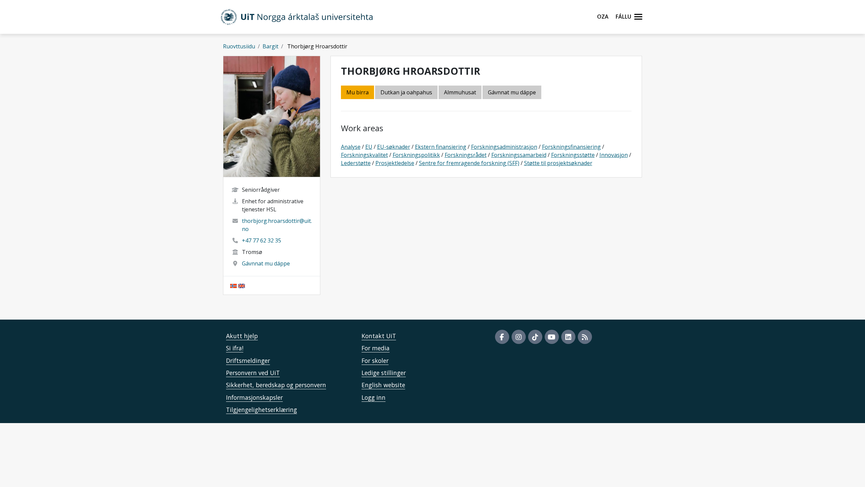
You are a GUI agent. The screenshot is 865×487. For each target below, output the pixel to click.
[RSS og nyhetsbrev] (585, 337)
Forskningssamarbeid (518, 155)
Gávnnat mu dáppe (266, 263)
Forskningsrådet (466, 155)
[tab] (461, 93)
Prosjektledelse (394, 163)
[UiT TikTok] (535, 337)
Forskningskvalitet (364, 155)
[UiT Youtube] (552, 337)
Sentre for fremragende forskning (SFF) (469, 163)
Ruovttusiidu (239, 46)
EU (368, 146)
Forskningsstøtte (573, 155)
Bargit (270, 46)
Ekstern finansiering (440, 146)
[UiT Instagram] (519, 337)
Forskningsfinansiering (571, 146)
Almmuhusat (460, 92)
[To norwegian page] (233, 285)
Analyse (351, 146)
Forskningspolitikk (416, 155)
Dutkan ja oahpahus (406, 92)
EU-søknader (393, 146)
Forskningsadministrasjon (504, 146)
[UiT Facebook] (502, 337)
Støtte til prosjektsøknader (558, 163)
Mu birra (357, 92)
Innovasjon (613, 155)
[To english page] (241, 285)
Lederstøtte (356, 163)
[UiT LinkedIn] (568, 337)
